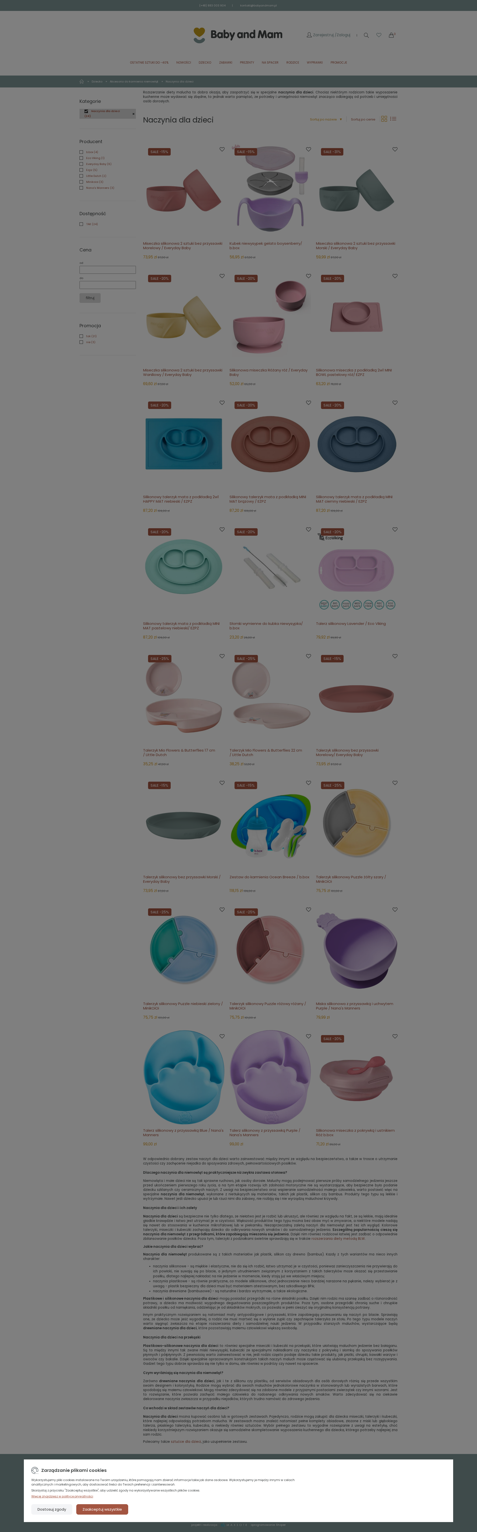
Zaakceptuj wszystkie (102, 1509)
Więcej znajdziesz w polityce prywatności (62, 1496)
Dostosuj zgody (52, 1509)
